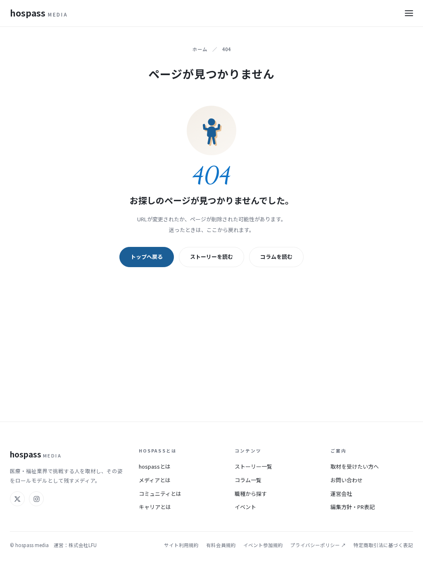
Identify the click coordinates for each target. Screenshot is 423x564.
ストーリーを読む (211, 257)
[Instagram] (36, 498)
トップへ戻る (147, 257)
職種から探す (251, 494)
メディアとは (155, 480)
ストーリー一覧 (253, 466)
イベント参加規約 (263, 545)
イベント (245, 507)
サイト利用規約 (181, 545)
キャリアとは (155, 507)
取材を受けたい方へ (354, 466)
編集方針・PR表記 (352, 507)
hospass (39, 13)
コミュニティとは (160, 494)
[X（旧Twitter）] (17, 498)
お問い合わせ (346, 480)
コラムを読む (276, 257)
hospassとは (155, 466)
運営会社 (341, 494)
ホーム (199, 49)
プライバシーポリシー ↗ (318, 545)
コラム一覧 (248, 480)
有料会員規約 (221, 545)
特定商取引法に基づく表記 (383, 545)
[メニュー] (409, 13)
